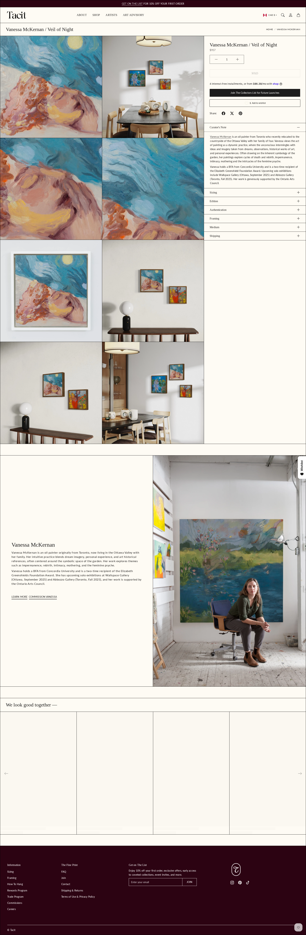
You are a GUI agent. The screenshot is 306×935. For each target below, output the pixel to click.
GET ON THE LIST (132, 3)
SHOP (96, 14)
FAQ (63, 871)
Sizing (213, 192)
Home (269, 29)
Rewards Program (17, 890)
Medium (214, 227)
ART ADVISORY (133, 14)
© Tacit (11, 929)
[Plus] (237, 59)
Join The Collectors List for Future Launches (255, 92)
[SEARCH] (283, 15)
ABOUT (82, 14)
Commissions (14, 902)
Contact (65, 884)
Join (63, 877)
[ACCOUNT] (290, 15)
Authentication (218, 209)
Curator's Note (218, 127)
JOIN (189, 881)
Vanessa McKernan (288, 29)
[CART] (298, 15)
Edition (214, 200)
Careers (11, 909)
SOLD (255, 73)
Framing (214, 218)
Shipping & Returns (72, 890)
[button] (223, 113)
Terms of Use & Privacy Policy (78, 896)
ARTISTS (111, 14)
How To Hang (15, 884)
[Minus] (216, 59)
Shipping (215, 235)
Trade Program (15, 896)
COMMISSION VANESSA (43, 596)
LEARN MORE (19, 596)
